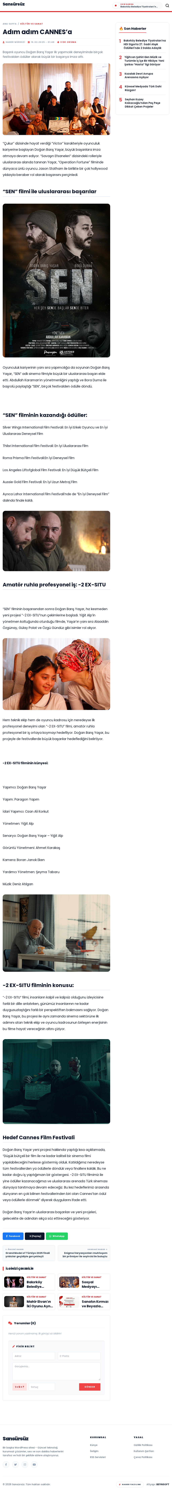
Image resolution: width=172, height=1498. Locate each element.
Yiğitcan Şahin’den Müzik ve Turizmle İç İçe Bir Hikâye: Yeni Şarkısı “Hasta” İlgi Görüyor (144, 60)
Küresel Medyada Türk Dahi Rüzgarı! (143, 88)
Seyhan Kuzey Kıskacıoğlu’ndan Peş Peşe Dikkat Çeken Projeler (142, 103)
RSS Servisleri (98, 1457)
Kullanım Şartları (144, 1451)
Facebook (14, 1236)
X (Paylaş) (35, 1236)
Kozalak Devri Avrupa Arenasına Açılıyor (139, 75)
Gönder (89, 1386)
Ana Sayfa (10, 24)
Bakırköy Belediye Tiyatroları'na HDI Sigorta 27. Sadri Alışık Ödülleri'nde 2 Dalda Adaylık (145, 44)
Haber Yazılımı (131, 1484)
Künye (93, 1445)
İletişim (94, 1451)
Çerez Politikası (143, 1457)
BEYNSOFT (162, 1484)
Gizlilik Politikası (143, 1445)
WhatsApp (58, 1236)
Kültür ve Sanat (31, 24)
